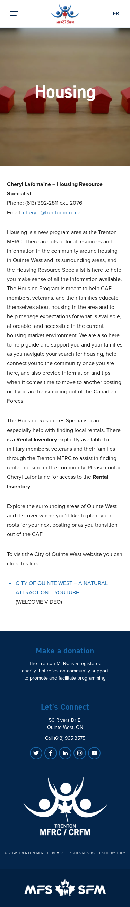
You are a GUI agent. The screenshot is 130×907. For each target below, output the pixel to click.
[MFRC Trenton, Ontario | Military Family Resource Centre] (65, 13)
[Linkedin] (65, 753)
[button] (14, 13)
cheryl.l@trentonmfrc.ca (51, 212)
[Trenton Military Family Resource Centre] (65, 806)
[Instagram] (79, 753)
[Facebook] (50, 753)
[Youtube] (94, 753)
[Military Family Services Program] (65, 887)
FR (116, 13)
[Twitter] (36, 753)
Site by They (113, 853)
